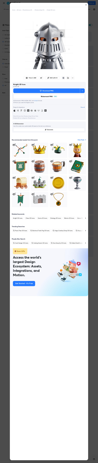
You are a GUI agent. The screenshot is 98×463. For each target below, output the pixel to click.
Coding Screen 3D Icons (40, 243)
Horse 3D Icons (81, 218)
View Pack (81, 140)
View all (83, 107)
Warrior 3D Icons (69, 218)
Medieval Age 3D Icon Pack (40, 10)
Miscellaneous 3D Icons (28, 10)
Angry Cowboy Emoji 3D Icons (64, 230)
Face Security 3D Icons (59, 243)
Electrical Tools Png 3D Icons (40, 230)
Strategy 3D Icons (55, 218)
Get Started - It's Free (24, 283)
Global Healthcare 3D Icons (79, 243)
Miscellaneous (31, 118)
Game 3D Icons (42, 218)
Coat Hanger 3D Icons (21, 243)
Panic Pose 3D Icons (21, 230)
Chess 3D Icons (30, 218)
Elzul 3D (17, 86)
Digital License (30, 102)
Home (13, 10)
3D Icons (19, 10)
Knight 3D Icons (51, 10)
